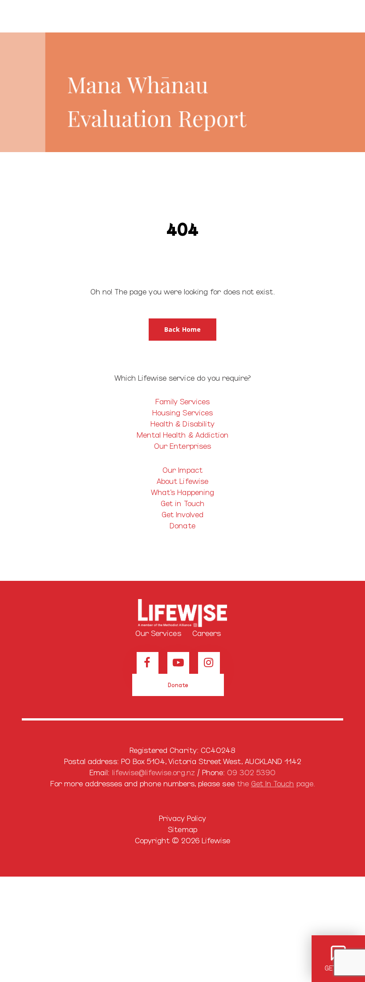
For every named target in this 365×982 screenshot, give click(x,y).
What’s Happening (182, 492)
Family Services (182, 401)
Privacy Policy (183, 818)
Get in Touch (182, 503)
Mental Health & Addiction (182, 434)
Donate (182, 525)
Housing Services (182, 412)
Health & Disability (182, 423)
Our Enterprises (182, 445)
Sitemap (182, 829)
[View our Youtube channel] (178, 663)
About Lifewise (182, 480)
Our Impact (182, 469)
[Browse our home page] (182, 613)
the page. (276, 783)
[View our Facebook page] (147, 663)
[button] (338, 16)
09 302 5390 (251, 772)
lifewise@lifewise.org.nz (153, 772)
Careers (206, 633)
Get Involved (183, 514)
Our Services (158, 633)
